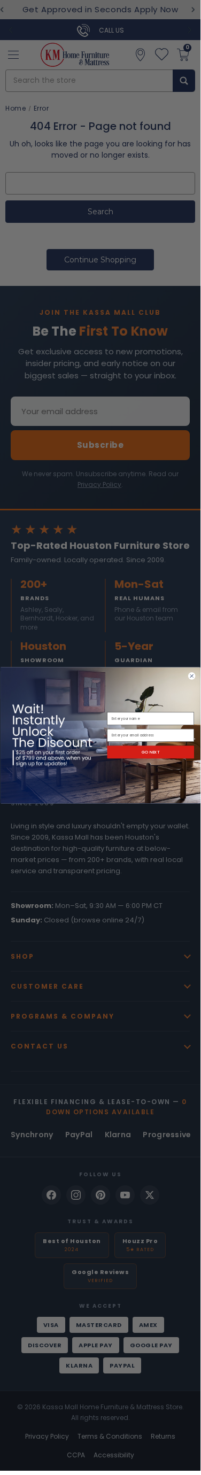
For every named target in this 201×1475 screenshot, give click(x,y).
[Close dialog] (191, 676)
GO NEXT (150, 752)
